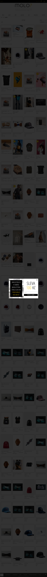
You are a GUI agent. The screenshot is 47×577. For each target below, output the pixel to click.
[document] (23, 288)
